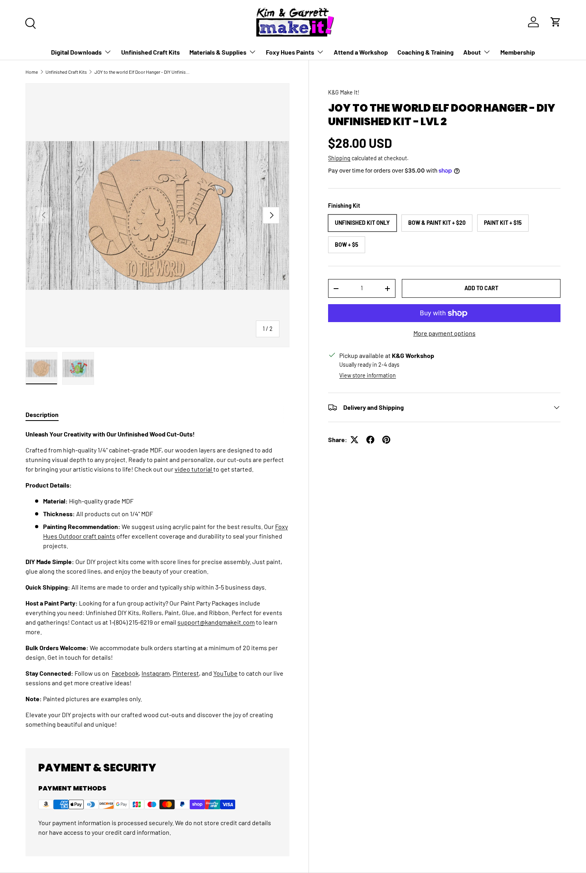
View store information (367, 375)
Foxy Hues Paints (290, 52)
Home (32, 72)
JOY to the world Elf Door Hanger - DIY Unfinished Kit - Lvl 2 (142, 72)
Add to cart (481, 288)
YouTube (225, 673)
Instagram (156, 673)
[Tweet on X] (354, 440)
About (472, 52)
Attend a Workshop (361, 52)
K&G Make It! (343, 92)
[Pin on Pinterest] (386, 440)
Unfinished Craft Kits (150, 52)
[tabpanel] (157, 579)
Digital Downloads (76, 52)
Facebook (125, 673)
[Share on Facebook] (370, 440)
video (183, 469)
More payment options (444, 333)
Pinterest (186, 673)
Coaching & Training (425, 52)
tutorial (202, 469)
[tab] (42, 414)
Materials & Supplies (217, 52)
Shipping (339, 158)
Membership (517, 52)
